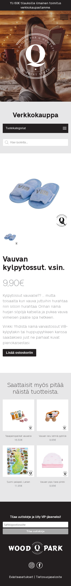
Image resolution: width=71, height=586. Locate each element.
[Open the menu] (64, 17)
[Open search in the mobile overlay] (35, 142)
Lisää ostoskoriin (19, 352)
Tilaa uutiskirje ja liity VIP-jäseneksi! (35, 516)
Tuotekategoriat (16, 128)
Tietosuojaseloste (49, 577)
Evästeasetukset (21, 577)
